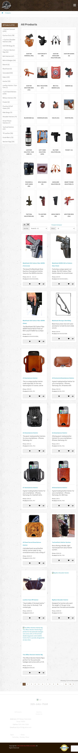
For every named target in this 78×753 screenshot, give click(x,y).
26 (70, 684)
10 (58, 684)
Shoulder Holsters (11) (10, 117)
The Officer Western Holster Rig (33, 654)
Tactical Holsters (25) (8, 128)
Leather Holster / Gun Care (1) (10, 86)
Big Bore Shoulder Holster (60, 600)
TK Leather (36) (8, 133)
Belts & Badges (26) (9, 60)
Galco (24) (6, 77)
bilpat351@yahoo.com (24, 727)
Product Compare (57, 225)
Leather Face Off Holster (30, 600)
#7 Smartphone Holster (30, 487)
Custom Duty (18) (8, 35)
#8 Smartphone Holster (59, 487)
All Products (18, 712)
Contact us (39, 714)
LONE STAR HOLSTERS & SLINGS (26, 745)
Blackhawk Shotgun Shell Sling (61, 320)
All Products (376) (9, 25)
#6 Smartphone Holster (59, 433)
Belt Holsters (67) (8, 56)
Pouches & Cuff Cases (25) (8, 107)
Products (8, 13)
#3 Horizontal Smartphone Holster (63, 378)
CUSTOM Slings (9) (9, 46)
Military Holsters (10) (9, 98)
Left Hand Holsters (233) (9, 93)
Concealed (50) (8, 73)
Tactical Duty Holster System (61, 542)
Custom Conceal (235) (9, 30)
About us (39, 712)
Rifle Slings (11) (7, 112)
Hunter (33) (6, 81)
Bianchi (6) (6, 65)
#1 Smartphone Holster (30, 378)
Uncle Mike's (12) (8, 137)
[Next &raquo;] (73, 684)
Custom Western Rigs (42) (9, 51)
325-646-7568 (39, 704)
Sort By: (26, 228)
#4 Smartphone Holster (30, 433)
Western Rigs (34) (8, 142)
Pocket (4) (6, 102)
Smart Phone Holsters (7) (7, 122)
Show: (53, 228)
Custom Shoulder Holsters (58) (9, 41)
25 (66, 684)
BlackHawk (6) (7, 69)
